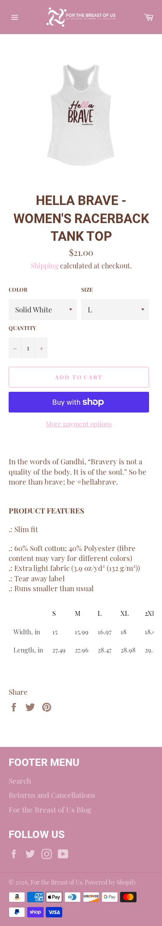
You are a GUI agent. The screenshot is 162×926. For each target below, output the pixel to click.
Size (87, 289)
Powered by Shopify (111, 882)
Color (18, 289)
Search (20, 780)
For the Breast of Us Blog (50, 809)
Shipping (44, 265)
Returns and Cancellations (52, 795)
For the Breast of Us (56, 882)
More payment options (79, 423)
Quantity (22, 327)
